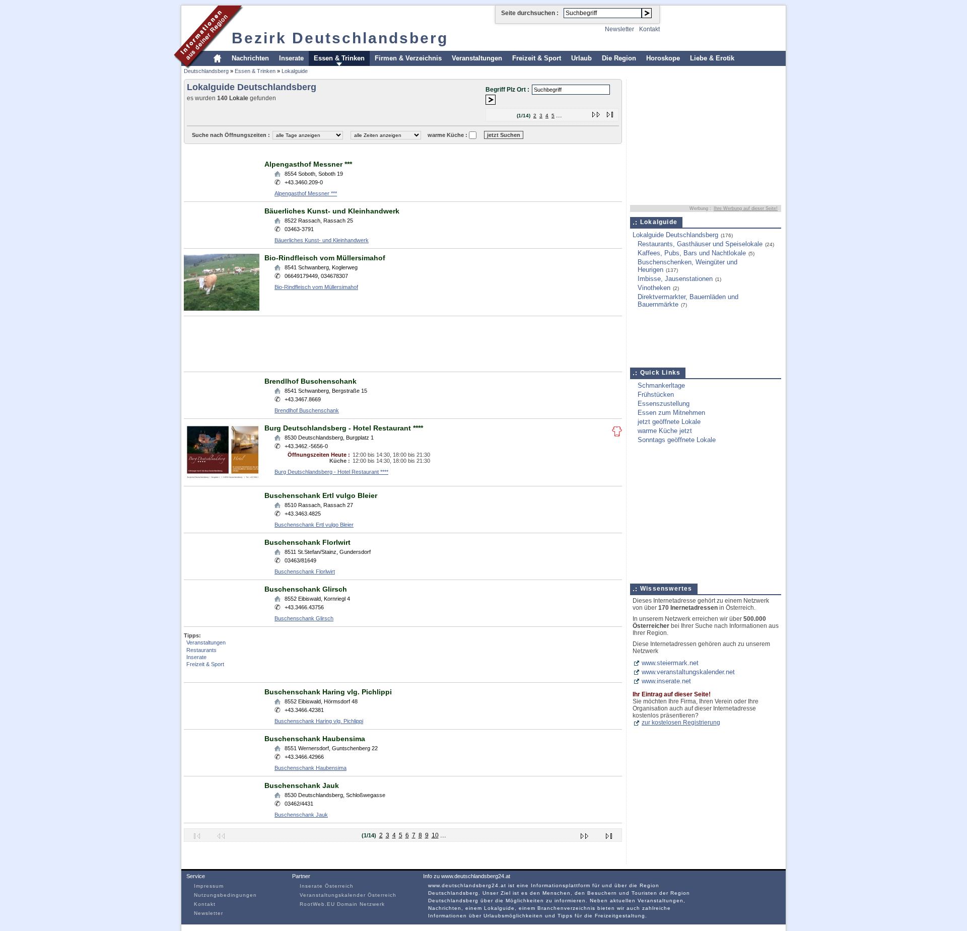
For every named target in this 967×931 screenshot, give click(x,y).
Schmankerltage (661, 385)
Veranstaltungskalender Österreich (348, 895)
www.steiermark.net (670, 663)
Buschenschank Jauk (301, 785)
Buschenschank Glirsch (305, 589)
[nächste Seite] (596, 112)
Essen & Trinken (339, 58)
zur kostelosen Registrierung (681, 722)
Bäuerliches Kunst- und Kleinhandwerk (331, 211)
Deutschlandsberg (206, 71)
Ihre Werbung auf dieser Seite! (746, 208)
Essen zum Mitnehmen (671, 412)
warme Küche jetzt (665, 431)
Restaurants (201, 650)
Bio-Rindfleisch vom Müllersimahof (324, 258)
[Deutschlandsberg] (209, 67)
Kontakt (649, 29)
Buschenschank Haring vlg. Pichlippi (328, 692)
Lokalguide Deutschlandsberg (675, 235)
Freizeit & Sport (536, 58)
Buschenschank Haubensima (314, 739)
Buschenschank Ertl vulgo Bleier (320, 495)
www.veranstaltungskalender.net (688, 672)
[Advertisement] (367, 151)
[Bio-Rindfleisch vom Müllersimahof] (221, 308)
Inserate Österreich (327, 886)
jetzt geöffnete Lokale (669, 421)
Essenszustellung (663, 403)
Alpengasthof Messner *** (308, 164)
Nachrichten (250, 58)
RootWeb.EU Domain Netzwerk (342, 904)
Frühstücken (656, 394)
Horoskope (663, 58)
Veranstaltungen (477, 58)
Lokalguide (295, 71)
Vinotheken (654, 288)
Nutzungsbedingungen (225, 895)
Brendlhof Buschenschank (310, 381)
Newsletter (619, 29)
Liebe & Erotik (712, 58)
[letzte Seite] (610, 112)
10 (435, 835)
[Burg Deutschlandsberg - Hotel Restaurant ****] (221, 478)
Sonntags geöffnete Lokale (677, 440)
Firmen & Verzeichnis (408, 58)
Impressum (209, 886)
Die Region (619, 58)
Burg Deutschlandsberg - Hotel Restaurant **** (343, 428)
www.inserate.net (666, 681)
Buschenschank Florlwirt (307, 542)
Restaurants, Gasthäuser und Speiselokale (700, 244)
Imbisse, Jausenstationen (675, 278)
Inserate (291, 58)
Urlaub (581, 58)
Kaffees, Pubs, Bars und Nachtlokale (692, 253)
